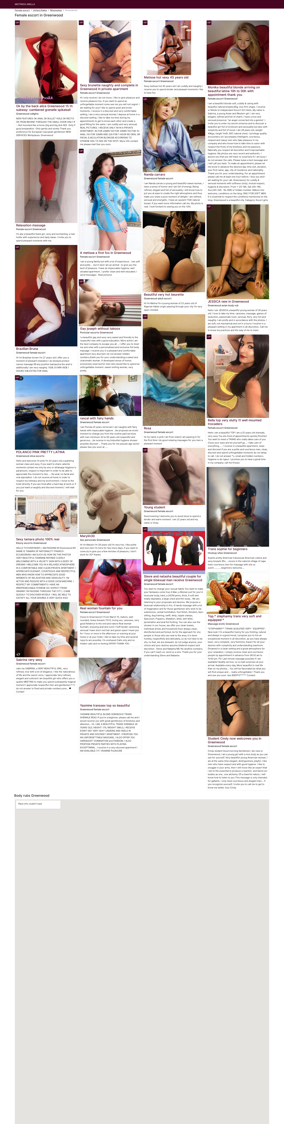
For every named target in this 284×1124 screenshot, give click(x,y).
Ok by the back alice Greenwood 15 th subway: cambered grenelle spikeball (44, 108)
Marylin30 (87, 536)
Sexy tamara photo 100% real (37, 539)
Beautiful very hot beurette (164, 294)
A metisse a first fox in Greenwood (105, 253)
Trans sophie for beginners (227, 549)
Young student (154, 507)
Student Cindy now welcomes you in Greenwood (234, 740)
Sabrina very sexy (29, 660)
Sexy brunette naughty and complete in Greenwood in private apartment (109, 87)
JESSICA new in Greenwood (228, 301)
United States (40, 10)
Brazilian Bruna (27, 349)
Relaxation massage (30, 225)
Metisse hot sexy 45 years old (166, 77)
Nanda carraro (154, 174)
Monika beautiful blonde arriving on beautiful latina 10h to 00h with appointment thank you (234, 91)
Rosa (147, 428)
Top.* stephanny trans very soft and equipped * (234, 618)
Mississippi (56, 10)
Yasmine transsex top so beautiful (105, 705)
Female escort (22, 10)
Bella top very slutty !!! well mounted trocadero (235, 422)
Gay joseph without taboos (100, 328)
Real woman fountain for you (101, 608)
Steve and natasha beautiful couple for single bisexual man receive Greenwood (173, 578)
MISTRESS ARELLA (25, 4)
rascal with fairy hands (97, 418)
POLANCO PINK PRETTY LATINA (40, 452)
